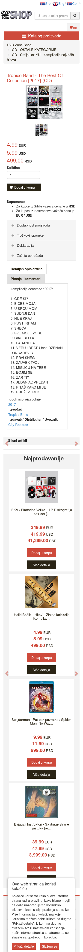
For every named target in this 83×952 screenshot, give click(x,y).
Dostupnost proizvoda (33, 225)
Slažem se (49, 946)
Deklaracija (25, 245)
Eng (61, 3)
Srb (47, 3)
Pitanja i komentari (26, 278)
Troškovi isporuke (30, 235)
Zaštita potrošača (30, 255)
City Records (18, 424)
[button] (4, 441)
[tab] (41, 225)
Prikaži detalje (24, 946)
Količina (13, 167)
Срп (75, 3)
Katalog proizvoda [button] (44, 36)
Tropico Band (18, 414)
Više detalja (41, 565)
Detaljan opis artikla (26, 268)
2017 (12, 404)
